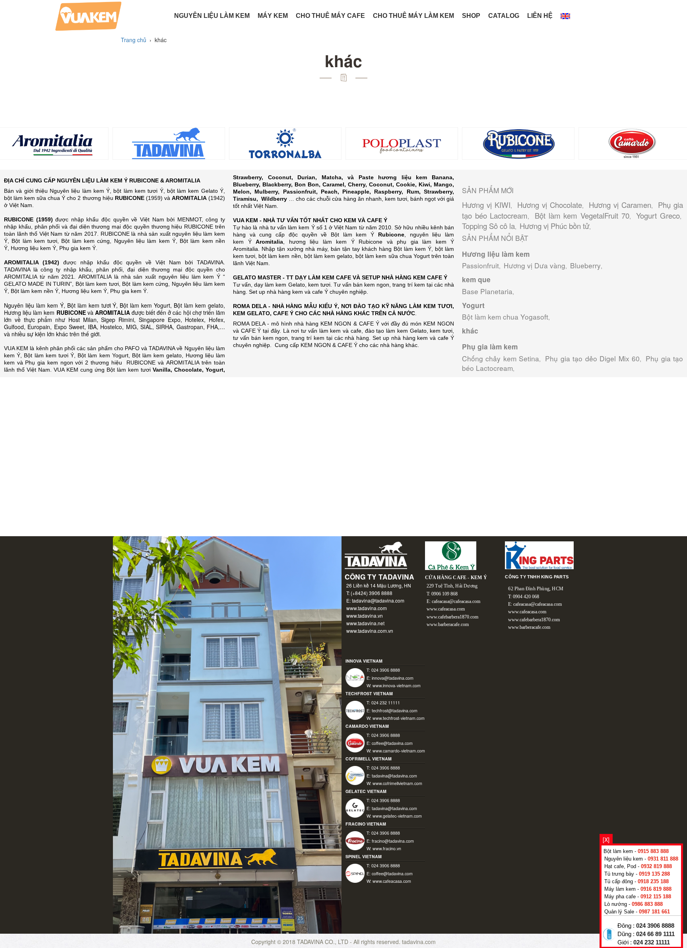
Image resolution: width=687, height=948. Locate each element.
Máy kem (273, 15)
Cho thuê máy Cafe (330, 15)
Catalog (503, 15)
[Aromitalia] (52, 143)
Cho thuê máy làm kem (413, 15)
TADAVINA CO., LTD (323, 942)
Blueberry (585, 265)
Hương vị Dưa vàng (534, 265)
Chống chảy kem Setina (500, 358)
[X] (606, 839)
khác (470, 330)
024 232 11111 (651, 942)
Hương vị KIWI (486, 205)
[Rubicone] (518, 143)
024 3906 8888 (655, 926)
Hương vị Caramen (620, 205)
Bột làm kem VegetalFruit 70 (582, 215)
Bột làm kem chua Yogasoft (505, 317)
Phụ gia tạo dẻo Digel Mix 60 (592, 358)
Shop (471, 15)
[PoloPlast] (401, 143)
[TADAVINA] (168, 143)
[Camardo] (634, 143)
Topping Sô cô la (488, 226)
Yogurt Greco (658, 215)
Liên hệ (540, 15)
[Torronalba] (285, 143)
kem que (476, 279)
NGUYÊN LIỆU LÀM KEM (212, 15)
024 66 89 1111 (655, 934)
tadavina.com (419, 942)
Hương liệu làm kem (496, 254)
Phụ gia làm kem (490, 346)
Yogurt (473, 305)
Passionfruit (480, 265)
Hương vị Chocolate (549, 205)
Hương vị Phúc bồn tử (554, 226)
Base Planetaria (487, 291)
